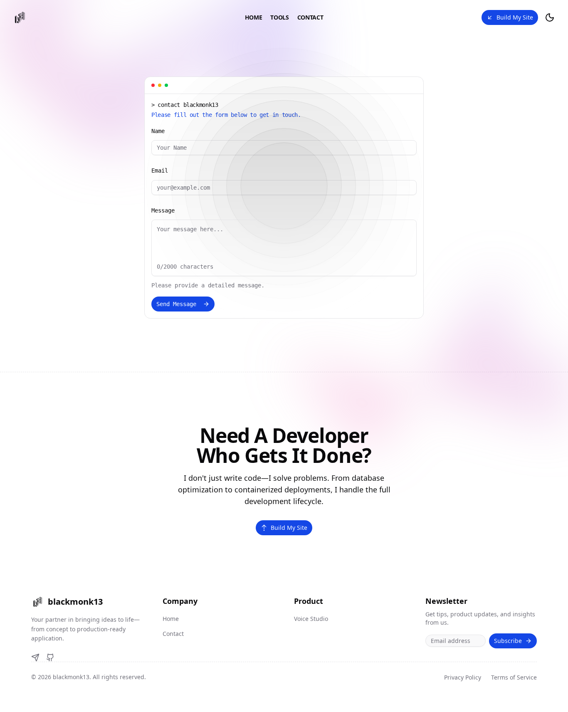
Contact (173, 634)
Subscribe (508, 641)
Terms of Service (514, 677)
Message (163, 210)
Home (171, 619)
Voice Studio (311, 619)
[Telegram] (35, 657)
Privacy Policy (462, 677)
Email (159, 170)
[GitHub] (50, 657)
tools (279, 17)
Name (158, 131)
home (253, 17)
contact (310, 17)
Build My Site (514, 17)
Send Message (176, 304)
